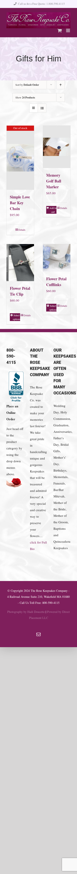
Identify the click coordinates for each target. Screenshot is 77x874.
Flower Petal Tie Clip (20, 291)
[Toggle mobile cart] (60, 30)
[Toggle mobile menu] (68, 30)
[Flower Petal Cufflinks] (56, 258)
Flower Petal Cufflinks (56, 281)
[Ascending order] (60, 84)
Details (21, 229)
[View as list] (42, 108)
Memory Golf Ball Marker (53, 181)
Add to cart (52, 209)
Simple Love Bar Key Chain (20, 202)
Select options (16, 317)
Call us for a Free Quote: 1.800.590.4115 (41, 4)
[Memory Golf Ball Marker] (56, 147)
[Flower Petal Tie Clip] (20, 262)
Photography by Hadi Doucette (26, 612)
